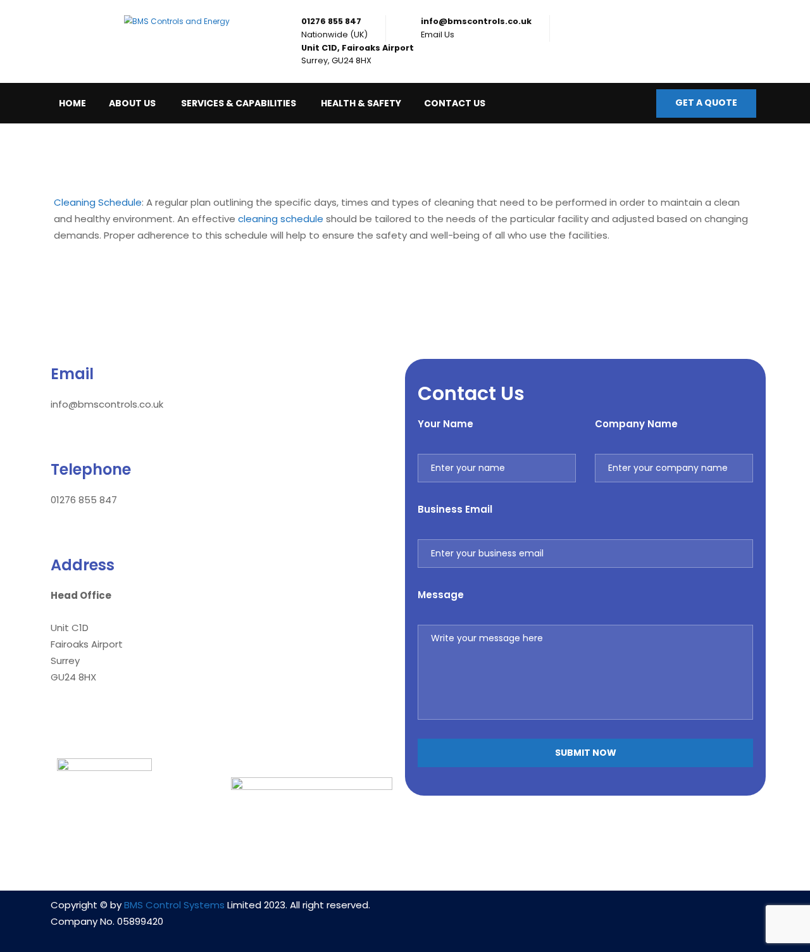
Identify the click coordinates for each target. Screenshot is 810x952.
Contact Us (454, 103)
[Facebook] (585, 913)
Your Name (445, 423)
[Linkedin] (548, 913)
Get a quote (706, 102)
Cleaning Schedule (98, 202)
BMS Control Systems (174, 904)
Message (441, 594)
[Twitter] (623, 913)
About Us (132, 103)
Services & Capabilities (238, 103)
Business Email (455, 509)
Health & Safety (361, 103)
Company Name (636, 423)
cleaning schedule (280, 218)
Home (72, 103)
